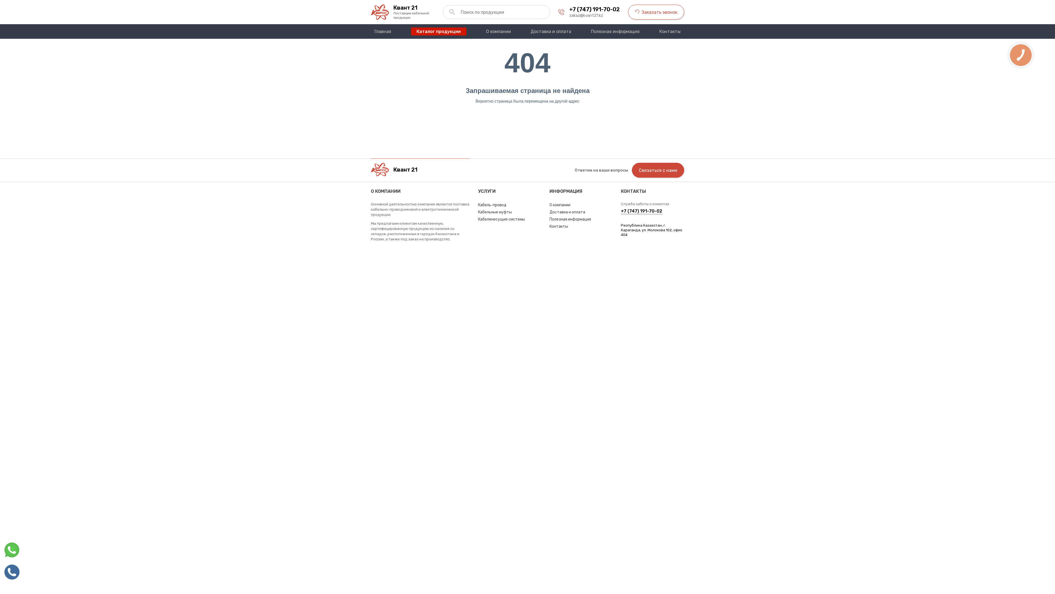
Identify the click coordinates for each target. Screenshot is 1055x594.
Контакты (558, 226)
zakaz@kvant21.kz (586, 15)
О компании (559, 205)
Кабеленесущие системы (501, 219)
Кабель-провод (492, 205)
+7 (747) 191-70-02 (594, 9)
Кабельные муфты (495, 212)
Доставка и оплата (567, 212)
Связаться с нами (658, 170)
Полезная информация (570, 219)
